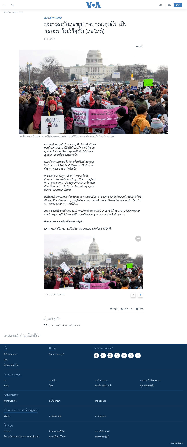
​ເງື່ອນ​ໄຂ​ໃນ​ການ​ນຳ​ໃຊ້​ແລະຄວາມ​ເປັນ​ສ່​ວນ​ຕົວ (21, 436)
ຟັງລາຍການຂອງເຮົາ (57, 354)
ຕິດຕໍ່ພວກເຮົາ (54, 400)
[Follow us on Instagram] (110, 355)
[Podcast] (131, 355)
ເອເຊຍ (6, 385)
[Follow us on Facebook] (96, 355)
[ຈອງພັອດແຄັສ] (138, 355)
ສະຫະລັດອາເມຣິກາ (53, 18)
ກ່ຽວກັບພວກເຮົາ (10, 400)
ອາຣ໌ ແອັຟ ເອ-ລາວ (102, 431)
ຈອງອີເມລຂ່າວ (101, 416)
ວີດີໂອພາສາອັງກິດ (11, 365)
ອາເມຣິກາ (53, 380)
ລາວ (5, 380)
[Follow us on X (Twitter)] (117, 355)
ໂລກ (51, 385)
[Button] (139, 46)
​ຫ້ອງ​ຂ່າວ (7, 431)
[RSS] (124, 355)
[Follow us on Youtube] (103, 355)
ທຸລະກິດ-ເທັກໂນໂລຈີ (103, 385)
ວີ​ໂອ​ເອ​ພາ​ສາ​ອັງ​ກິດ (57, 431)
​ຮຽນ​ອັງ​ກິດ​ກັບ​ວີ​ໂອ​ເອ (57, 436)
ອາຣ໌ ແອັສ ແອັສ (55, 416)
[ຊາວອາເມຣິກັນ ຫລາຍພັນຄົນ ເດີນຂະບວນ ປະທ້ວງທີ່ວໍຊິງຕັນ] (93, 261)
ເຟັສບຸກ (7, 416)
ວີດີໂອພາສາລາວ (10, 354)
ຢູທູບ (6, 359)
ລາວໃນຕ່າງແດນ (101, 380)
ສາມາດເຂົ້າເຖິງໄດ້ (102, 436)
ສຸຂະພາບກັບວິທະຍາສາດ (150, 380)
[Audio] (160, 5)
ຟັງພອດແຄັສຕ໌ (100, 400)
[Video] (169, 5)
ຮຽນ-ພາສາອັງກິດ (147, 385)
